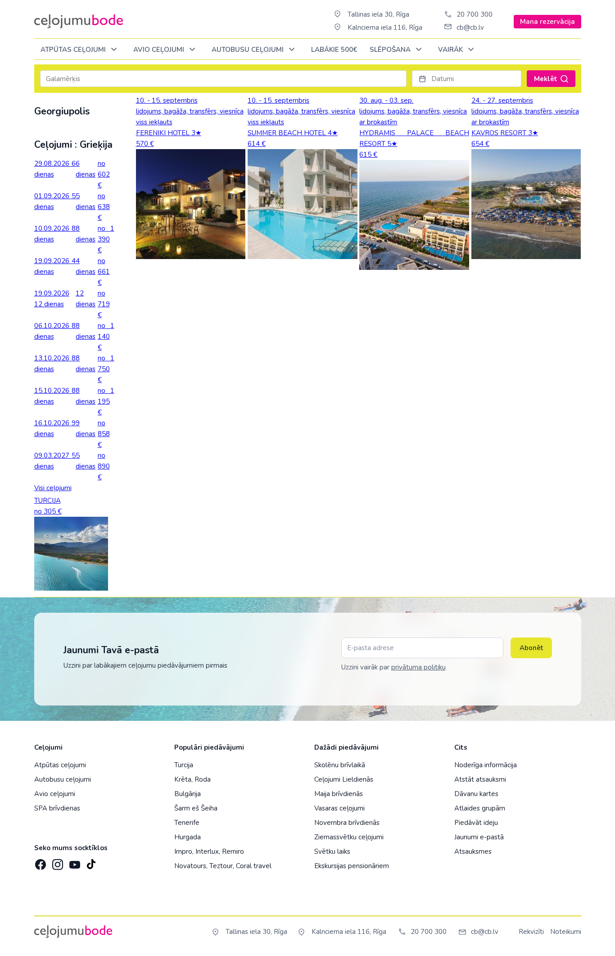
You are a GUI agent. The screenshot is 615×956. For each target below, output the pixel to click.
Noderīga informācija (485, 764)
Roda (202, 779)
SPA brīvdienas (57, 808)
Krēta (182, 779)
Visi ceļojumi (53, 487)
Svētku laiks (332, 851)
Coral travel (253, 865)
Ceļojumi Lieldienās (343, 779)
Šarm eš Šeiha (195, 808)
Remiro (233, 851)
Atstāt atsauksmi (480, 779)
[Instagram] (56, 861)
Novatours (190, 865)
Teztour (221, 865)
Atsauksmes (473, 851)
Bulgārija (187, 793)
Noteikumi (565, 931)
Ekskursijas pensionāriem (351, 865)
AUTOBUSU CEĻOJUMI (248, 49)
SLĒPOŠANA (391, 49)
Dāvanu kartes (476, 793)
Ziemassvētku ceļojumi (349, 837)
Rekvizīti (531, 931)
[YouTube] (73, 861)
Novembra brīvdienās (347, 822)
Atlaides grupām (479, 808)
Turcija (183, 764)
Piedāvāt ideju (476, 822)
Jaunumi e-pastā (479, 837)
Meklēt (545, 78)
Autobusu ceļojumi (62, 779)
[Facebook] (39, 861)
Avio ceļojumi (54, 793)
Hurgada (187, 837)
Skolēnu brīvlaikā (339, 764)
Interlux (207, 851)
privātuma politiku (418, 667)
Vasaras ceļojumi (339, 808)
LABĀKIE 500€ (334, 49)
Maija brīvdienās (338, 793)
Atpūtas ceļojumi (74, 49)
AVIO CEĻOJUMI (159, 49)
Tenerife (186, 822)
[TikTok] (91, 861)
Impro (183, 851)
